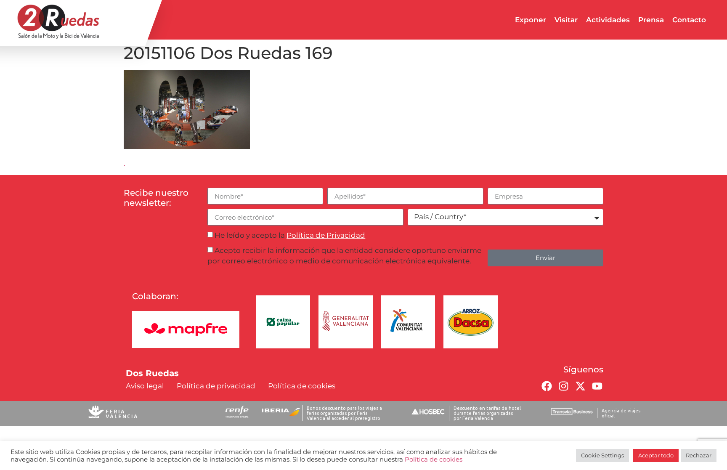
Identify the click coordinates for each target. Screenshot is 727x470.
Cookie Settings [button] (602, 455)
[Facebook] (546, 386)
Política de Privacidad (326, 235)
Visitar (566, 20)
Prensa (651, 20)
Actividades (608, 20)
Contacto (689, 20)
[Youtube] (597, 386)
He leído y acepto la (290, 235)
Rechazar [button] (698, 455)
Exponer (530, 20)
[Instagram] (563, 386)
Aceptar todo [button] (656, 455)
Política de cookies (433, 459)
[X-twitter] (580, 386)
